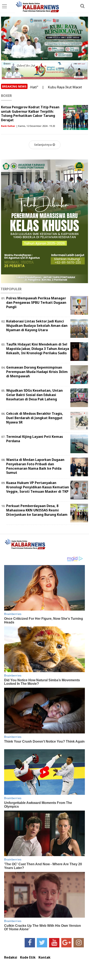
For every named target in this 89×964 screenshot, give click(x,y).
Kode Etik (28, 957)
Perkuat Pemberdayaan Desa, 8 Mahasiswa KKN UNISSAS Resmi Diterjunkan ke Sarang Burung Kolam (36, 510)
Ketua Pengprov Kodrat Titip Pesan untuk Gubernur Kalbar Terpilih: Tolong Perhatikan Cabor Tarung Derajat (30, 113)
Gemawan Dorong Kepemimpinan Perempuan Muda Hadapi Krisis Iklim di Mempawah (37, 371)
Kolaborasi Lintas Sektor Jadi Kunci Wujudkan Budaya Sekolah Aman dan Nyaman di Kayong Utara (36, 325)
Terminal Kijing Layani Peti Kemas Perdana (34, 438)
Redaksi (10, 957)
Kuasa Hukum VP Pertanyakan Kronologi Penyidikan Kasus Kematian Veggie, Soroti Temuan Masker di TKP (37, 487)
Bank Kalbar (8, 125)
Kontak (44, 957)
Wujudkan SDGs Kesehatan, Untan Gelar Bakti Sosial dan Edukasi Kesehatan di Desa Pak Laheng (34, 394)
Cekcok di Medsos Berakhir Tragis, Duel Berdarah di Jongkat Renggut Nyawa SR (34, 418)
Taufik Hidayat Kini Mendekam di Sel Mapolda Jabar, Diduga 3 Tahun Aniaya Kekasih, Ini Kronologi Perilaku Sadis (37, 348)
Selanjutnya (43, 145)
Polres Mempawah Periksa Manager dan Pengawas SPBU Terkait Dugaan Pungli (36, 302)
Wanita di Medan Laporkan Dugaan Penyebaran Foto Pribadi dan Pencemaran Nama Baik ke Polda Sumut (35, 466)
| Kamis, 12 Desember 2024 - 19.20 (35, 125)
